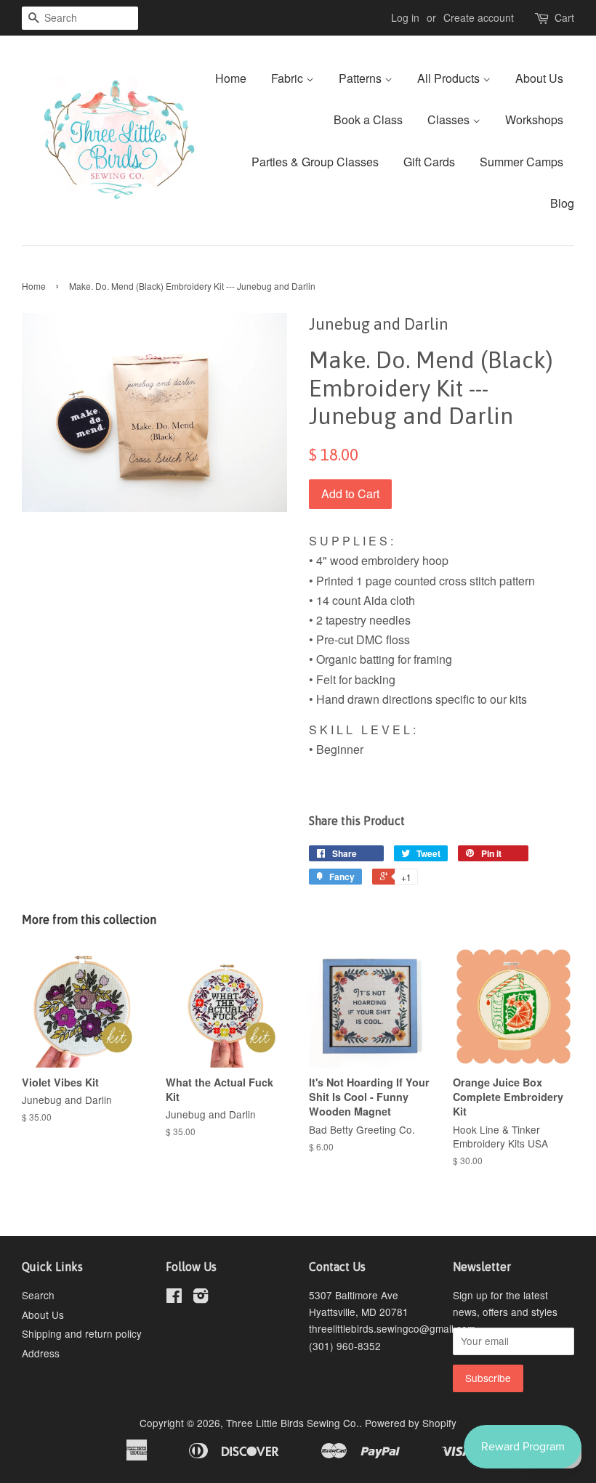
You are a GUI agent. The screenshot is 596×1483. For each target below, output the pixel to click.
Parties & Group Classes (315, 161)
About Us (539, 78)
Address (41, 1353)
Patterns (361, 78)
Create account (478, 17)
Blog (562, 203)
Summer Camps (521, 161)
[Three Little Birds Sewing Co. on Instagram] (201, 1298)
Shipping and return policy (82, 1333)
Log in (405, 17)
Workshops (534, 119)
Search (38, 1295)
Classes (449, 119)
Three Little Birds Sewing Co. (292, 1422)
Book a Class (368, 119)
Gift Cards (429, 161)
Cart (564, 17)
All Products (450, 78)
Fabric (288, 78)
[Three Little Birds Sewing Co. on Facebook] (174, 1298)
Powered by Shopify (410, 1422)
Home (230, 78)
